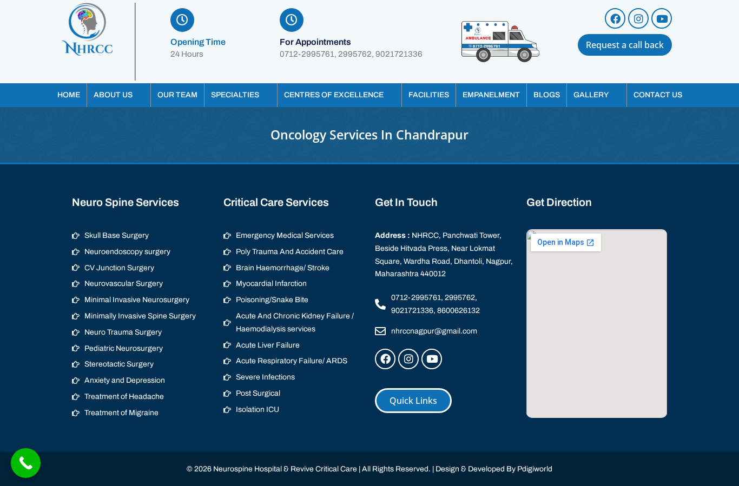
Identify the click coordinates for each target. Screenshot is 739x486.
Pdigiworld (534, 469)
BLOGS (546, 95)
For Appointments (315, 41)
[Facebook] (615, 18)
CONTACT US (658, 95)
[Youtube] (661, 18)
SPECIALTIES (235, 95)
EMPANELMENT (491, 95)
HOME (68, 95)
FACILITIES (428, 95)
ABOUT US (113, 95)
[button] (118, 95)
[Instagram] (638, 18)
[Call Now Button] (26, 463)
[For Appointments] (291, 20)
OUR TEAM (177, 95)
